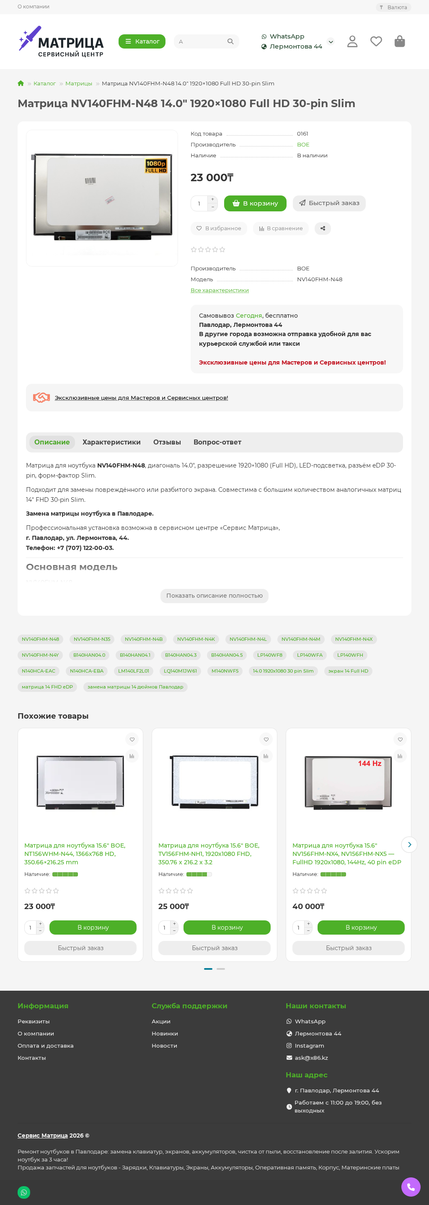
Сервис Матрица (43, 1135)
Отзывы (167, 442)
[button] (19, 844)
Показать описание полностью (214, 595)
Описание (52, 442)
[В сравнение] (132, 756)
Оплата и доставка (46, 1045)
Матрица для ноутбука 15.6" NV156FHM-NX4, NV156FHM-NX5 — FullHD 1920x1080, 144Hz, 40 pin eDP (346, 854)
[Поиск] (230, 41)
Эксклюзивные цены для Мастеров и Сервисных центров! (292, 362)
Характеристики (112, 442)
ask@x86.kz (311, 1057)
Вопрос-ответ (217, 442)
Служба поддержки (189, 1006)
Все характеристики (220, 290)
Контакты (32, 1057)
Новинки (165, 1033)
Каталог (45, 83)
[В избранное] (132, 739)
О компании (33, 6)
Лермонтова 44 (296, 46)
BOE (303, 144)
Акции (161, 1021)
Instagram (309, 1045)
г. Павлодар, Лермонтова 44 (337, 1090)
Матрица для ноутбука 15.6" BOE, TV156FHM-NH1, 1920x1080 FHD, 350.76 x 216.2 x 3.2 (208, 854)
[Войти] (352, 42)
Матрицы (78, 83)
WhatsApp (287, 36)
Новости (164, 1045)
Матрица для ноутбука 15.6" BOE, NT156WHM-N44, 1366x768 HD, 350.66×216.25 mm (74, 854)
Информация (43, 1006)
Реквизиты (34, 1021)
